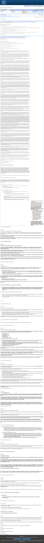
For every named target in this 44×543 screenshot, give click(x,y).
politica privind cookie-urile (39, 540)
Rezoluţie (4, 18)
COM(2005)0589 (3, 22)
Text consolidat (4, 19)
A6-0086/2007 (2, 11)
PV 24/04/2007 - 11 (13, 11)
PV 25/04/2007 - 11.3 (24, 11)
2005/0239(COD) (12, 22)
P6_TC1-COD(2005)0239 (4, 39)
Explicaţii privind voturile (25, 12)
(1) (0, 534)
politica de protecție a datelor (31, 540)
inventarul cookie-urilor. (22, 541)
